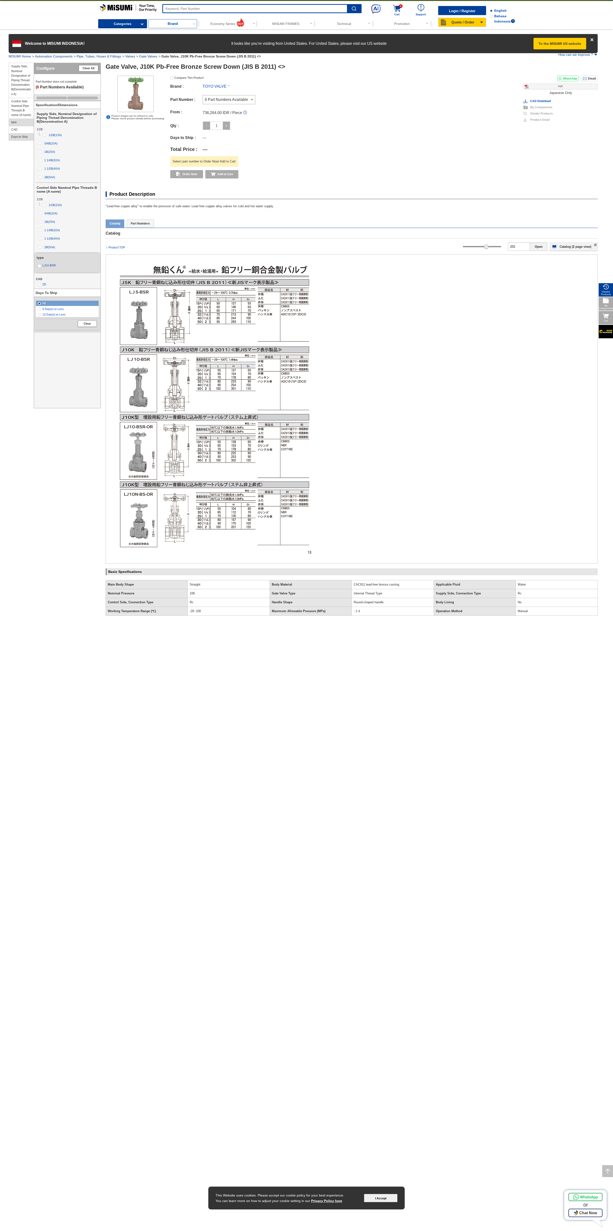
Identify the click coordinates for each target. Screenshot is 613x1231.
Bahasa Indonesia (502, 18)
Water (522, 584)
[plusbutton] (226, 125)
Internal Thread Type (368, 593)
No (520, 602)
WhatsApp (570, 78)
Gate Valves (148, 56)
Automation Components (54, 56)
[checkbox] (70, 135)
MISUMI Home (20, 56)
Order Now (189, 174)
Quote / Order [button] (462, 22)
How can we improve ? (575, 55)
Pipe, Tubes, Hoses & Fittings (99, 56)
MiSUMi (104, 6)
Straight (195, 584)
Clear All (88, 68)
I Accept (380, 1198)
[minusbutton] (206, 125)
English (500, 10)
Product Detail (540, 119)
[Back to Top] (607, 1171)
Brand (173, 24)
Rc (520, 593)
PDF (560, 86)
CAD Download (540, 101)
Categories (122, 24)
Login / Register (462, 11)
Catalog (115, 223)
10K (192, 593)
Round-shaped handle (369, 602)
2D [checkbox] (44, 284)
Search (354, 9)
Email (592, 78)
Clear (87, 323)
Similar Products (541, 113)
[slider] (486, 246)
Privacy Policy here (326, 1201)
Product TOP (116, 247)
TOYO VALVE (215, 86)
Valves (130, 56)
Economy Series (222, 24)
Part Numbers (140, 223)
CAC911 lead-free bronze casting (376, 584)
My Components (541, 107)
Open (539, 246)
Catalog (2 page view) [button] (575, 246)
